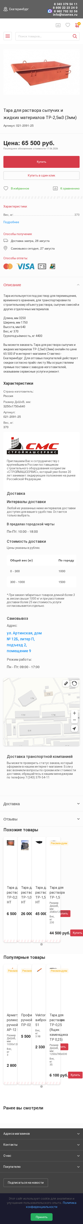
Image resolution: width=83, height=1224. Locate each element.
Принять (41, 1217)
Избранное (68, 25)
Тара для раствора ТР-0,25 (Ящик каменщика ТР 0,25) (59, 1027)
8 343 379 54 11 (65, 4)
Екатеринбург (19, 9)
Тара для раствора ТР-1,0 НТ (28, 895)
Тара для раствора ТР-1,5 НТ (42, 895)
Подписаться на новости (26, 1182)
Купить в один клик (41, 175)
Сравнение (58, 25)
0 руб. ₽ (79, 24)
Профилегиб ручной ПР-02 (31, 1020)
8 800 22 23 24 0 (65, 7)
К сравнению (70, 188)
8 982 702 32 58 (65, 11)
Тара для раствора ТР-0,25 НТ (14, 895)
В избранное (20, 188)
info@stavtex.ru (65, 14)
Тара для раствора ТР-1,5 (57, 892)
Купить (41, 161)
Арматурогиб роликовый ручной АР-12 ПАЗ (17, 1022)
